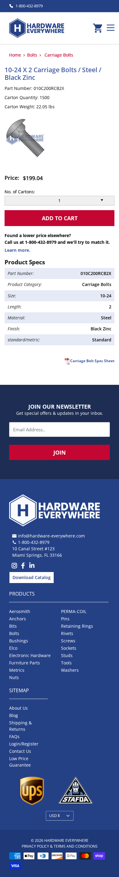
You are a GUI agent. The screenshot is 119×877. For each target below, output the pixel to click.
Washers (70, 670)
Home (15, 55)
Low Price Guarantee (20, 762)
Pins (65, 619)
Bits (13, 626)
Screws (68, 641)
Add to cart (60, 218)
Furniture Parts (24, 663)
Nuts (14, 677)
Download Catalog (32, 577)
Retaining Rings (77, 626)
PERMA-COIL (73, 611)
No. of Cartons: (20, 192)
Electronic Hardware (30, 655)
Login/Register (23, 744)
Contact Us (20, 751)
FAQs (14, 736)
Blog (13, 715)
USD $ (54, 815)
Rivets (67, 633)
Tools (66, 663)
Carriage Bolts (59, 55)
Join (59, 452)
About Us (18, 708)
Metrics (16, 670)
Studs (67, 655)
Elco (13, 648)
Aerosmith (19, 611)
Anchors (17, 619)
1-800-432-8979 (29, 6)
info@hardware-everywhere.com (51, 536)
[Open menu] (110, 28)
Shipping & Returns (20, 726)
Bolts (32, 55)
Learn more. (17, 250)
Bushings (18, 641)
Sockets (68, 648)
